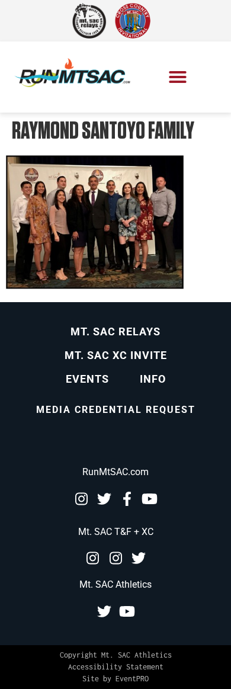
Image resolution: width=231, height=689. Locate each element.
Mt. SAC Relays (115, 331)
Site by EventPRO (115, 678)
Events (87, 379)
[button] (177, 77)
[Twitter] (104, 499)
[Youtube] (150, 499)
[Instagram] (81, 499)
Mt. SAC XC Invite (116, 355)
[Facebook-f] (127, 499)
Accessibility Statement (115, 666)
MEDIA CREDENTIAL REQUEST (115, 409)
